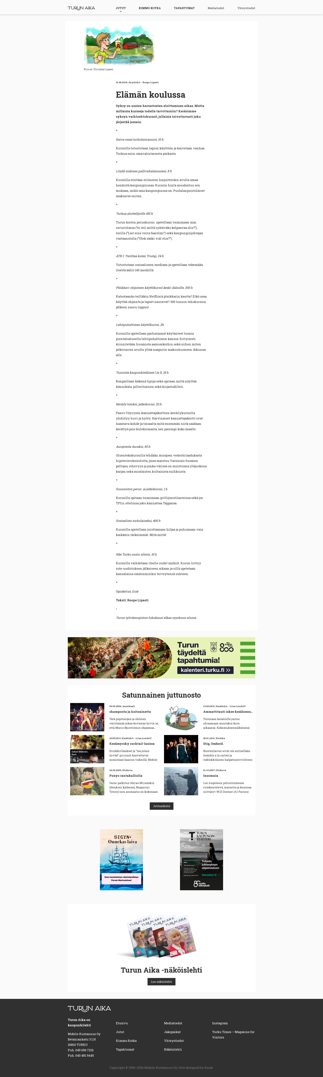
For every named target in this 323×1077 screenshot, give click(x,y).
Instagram (220, 1023)
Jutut (121, 8)
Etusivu (122, 1023)
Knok (209, 1068)
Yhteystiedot (246, 8)
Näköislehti (173, 1049)
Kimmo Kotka (150, 8)
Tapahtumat (184, 8)
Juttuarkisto (161, 806)
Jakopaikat (172, 1032)
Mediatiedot (216, 8)
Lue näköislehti (161, 981)
